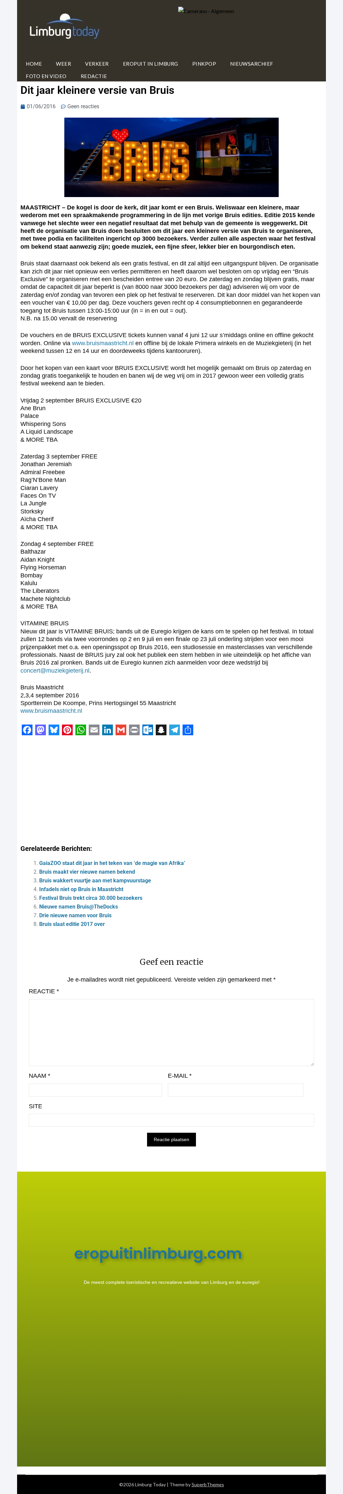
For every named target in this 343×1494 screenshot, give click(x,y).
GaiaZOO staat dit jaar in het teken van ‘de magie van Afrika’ (112, 863)
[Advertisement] (171, 787)
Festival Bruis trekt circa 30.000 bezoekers (90, 898)
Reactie (44, 991)
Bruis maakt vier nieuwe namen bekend (87, 872)
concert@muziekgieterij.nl (54, 670)
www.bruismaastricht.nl (103, 343)
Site (35, 1106)
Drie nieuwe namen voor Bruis (75, 915)
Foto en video (46, 76)
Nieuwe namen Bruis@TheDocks (78, 907)
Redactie (94, 76)
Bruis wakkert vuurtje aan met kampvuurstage (95, 880)
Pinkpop (204, 64)
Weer (63, 64)
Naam (39, 1075)
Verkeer (97, 64)
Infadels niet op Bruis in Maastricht (81, 889)
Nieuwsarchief (251, 64)
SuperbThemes (208, 1484)
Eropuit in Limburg (150, 64)
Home (34, 64)
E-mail (180, 1075)
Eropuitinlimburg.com (158, 1253)
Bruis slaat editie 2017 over (72, 924)
